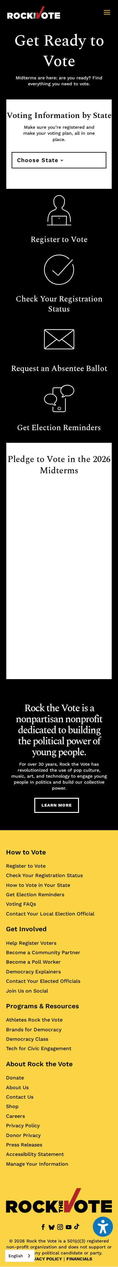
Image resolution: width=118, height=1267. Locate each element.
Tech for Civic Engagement (38, 1048)
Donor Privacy (23, 1135)
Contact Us (19, 1097)
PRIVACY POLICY (44, 1258)
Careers (15, 1116)
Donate (15, 1078)
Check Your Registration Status (44, 875)
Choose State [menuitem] (37, 160)
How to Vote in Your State (38, 885)
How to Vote (26, 852)
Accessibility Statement (35, 1154)
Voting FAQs (21, 904)
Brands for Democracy (33, 1029)
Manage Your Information (37, 1164)
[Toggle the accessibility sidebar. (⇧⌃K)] (103, 1227)
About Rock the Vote (39, 1064)
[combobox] (20, 1256)
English (15, 1255)
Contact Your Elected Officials (43, 981)
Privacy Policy (23, 1126)
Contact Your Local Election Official (50, 913)
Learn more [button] (57, 805)
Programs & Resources (42, 1006)
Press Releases (24, 1145)
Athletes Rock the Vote (34, 1020)
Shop (12, 1106)
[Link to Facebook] (43, 1227)
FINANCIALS (79, 1258)
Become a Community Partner (43, 952)
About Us (17, 1087)
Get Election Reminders (35, 895)
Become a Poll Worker (33, 962)
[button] (107, 16)
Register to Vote (26, 866)
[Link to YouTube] (68, 1227)
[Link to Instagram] (60, 1227)
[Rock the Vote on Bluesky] (51, 1227)
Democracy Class (27, 1039)
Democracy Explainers (33, 971)
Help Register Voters (31, 943)
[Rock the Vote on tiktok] (76, 1227)
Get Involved (26, 929)
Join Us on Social (27, 991)
